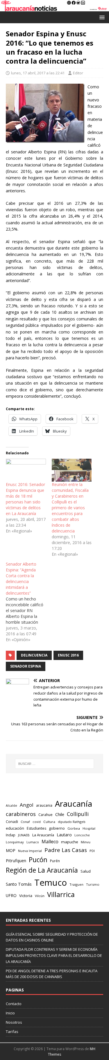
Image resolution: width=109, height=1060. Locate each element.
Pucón (38, 859)
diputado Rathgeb (71, 821)
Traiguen (76, 884)
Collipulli (78, 813)
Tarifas (12, 1031)
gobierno (57, 828)
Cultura (49, 821)
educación (15, 828)
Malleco (50, 841)
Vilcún (39, 896)
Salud (86, 871)
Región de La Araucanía (42, 870)
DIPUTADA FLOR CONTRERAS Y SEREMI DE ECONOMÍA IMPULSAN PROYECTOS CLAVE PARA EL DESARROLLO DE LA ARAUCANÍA (54, 955)
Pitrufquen (16, 860)
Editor (78, 73)
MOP (10, 850)
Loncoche (82, 835)
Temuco (50, 882)
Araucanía (73, 803)
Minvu (85, 842)
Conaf (25, 821)
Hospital (89, 828)
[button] (101, 17)
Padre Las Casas (65, 850)
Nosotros (14, 1022)
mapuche (69, 841)
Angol (26, 804)
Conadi (12, 821)
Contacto (14, 1003)
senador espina (25, 666)
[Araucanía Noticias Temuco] (54, 8)
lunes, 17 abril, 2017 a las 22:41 (38, 73)
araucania (44, 805)
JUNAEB (24, 835)
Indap (10, 835)
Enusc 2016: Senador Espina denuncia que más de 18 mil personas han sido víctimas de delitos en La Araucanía (25, 499)
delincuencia (34, 655)
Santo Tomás (19, 884)
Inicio (10, 1013)
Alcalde (11, 805)
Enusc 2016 (68, 655)
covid (37, 822)
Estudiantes (36, 828)
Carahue (45, 814)
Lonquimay (15, 842)
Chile (59, 814)
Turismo (92, 884)
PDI (92, 851)
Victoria (25, 895)
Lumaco (32, 842)
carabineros (21, 813)
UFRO (11, 895)
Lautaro (64, 834)
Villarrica (61, 894)
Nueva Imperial (30, 851)
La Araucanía (43, 834)
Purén (55, 860)
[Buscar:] (55, 764)
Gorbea (73, 828)
